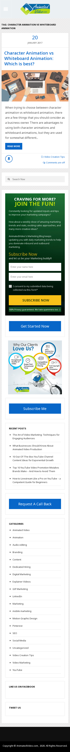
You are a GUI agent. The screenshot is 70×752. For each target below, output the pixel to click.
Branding (17, 552)
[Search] (8, 179)
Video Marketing (21, 662)
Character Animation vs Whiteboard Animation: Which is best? (29, 58)
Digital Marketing (22, 574)
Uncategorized (21, 647)
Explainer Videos (22, 581)
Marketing (18, 603)
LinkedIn (17, 596)
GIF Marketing (20, 589)
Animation (18, 537)
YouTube (17, 670)
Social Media (19, 640)
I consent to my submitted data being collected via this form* (33, 288)
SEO (15, 633)
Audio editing (20, 544)
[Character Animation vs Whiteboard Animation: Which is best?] (35, 85)
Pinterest (17, 625)
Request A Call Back (35, 504)
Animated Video (21, 530)
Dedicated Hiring (22, 566)
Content (17, 559)
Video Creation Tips (54, 156)
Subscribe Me (34, 408)
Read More (13, 146)
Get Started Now (35, 326)
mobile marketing (22, 611)
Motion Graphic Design (25, 618)
